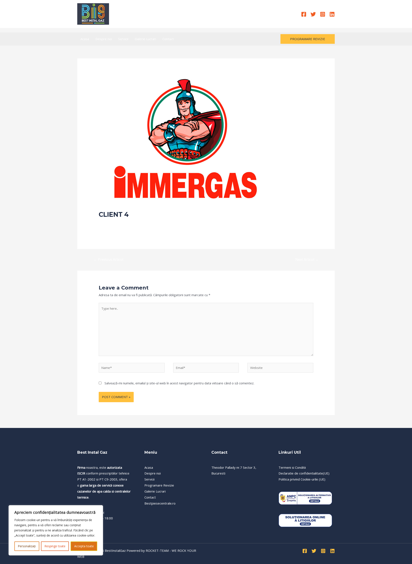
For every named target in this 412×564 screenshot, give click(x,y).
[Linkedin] (332, 14)
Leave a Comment (112, 223)
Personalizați (27, 546)
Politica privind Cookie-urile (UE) (302, 479)
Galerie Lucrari (145, 39)
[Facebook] (303, 14)
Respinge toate (54, 546)
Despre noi (103, 39)
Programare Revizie (159, 485)
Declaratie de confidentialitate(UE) (304, 473)
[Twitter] (313, 14)
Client (133, 223)
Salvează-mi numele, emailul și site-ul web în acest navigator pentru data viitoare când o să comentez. (179, 383)
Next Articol (306, 259)
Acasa (84, 39)
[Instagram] (322, 14)
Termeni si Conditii (292, 467)
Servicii (123, 39)
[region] (56, 530)
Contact (168, 39)
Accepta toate (84, 546)
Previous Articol (108, 259)
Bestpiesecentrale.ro (160, 503)
